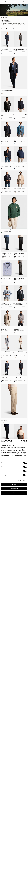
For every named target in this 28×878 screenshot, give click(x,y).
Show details (21, 480)
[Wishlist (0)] (23, 1)
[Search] (5, 1)
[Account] (20, 1)
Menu (2, 1)
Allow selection (14, 488)
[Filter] (1, 28)
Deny (14, 492)
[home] (14, 1)
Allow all (14, 484)
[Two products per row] (6, 28)
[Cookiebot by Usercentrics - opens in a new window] (21, 441)
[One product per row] (3, 28)
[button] (23, 29)
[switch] (25, 467)
